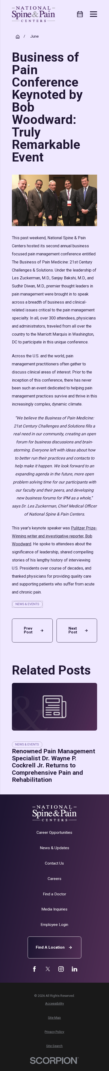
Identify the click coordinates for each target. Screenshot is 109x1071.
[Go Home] (18, 37)
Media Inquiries (54, 909)
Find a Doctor (54, 894)
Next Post (72, 630)
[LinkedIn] (74, 969)
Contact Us (54, 863)
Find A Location (50, 947)
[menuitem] (54, 1004)
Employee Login (54, 924)
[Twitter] (48, 969)
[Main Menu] (93, 14)
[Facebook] (34, 969)
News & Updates (54, 848)
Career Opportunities (54, 832)
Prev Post (28, 630)
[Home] (33, 14)
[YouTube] (61, 969)
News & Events (27, 604)
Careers (54, 878)
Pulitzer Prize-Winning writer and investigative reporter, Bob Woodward (54, 536)
